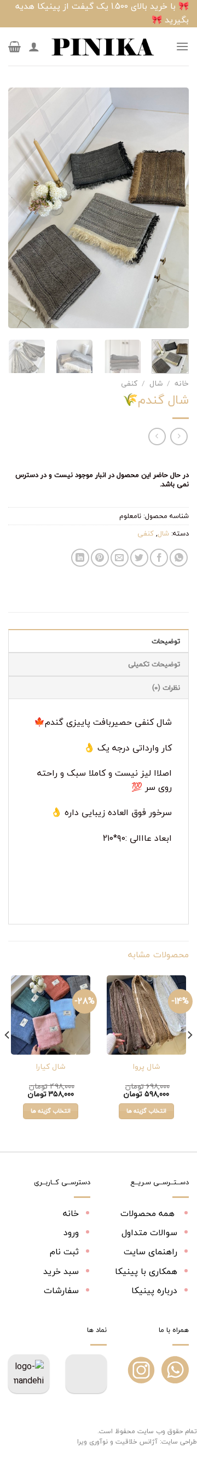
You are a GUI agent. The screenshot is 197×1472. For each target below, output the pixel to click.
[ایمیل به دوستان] (120, 558)
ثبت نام (64, 1251)
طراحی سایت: (178, 1441)
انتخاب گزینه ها (146, 1111)
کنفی (129, 383)
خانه (182, 383)
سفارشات (61, 1290)
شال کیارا (50, 1067)
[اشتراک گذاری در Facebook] (159, 558)
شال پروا (146, 1067)
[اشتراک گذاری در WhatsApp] (179, 558)
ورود (71, 1232)
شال (156, 383)
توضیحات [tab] (166, 641)
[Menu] (182, 46)
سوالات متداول (149, 1232)
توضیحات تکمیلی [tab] (154, 664)
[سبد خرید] (14, 46)
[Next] (17, 208)
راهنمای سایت (150, 1251)
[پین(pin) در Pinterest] (100, 558)
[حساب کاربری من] (33, 46)
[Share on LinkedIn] (80, 558)
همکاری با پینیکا (146, 1271)
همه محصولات (148, 1213)
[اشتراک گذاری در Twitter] (139, 558)
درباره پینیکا (154, 1290)
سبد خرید (61, 1271)
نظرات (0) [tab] (166, 688)
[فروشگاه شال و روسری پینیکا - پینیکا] (102, 46)
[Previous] (171, 208)
